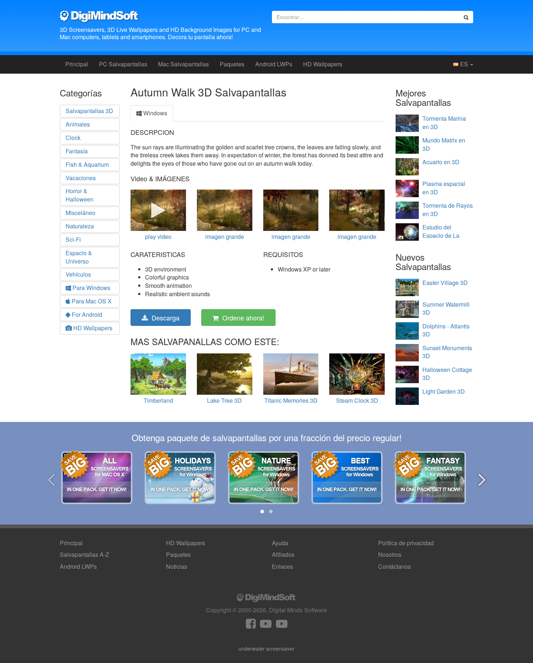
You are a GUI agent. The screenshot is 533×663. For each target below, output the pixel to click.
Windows (154, 113)
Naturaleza (80, 226)
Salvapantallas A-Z (84, 554)
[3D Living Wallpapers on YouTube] (282, 625)
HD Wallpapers (322, 64)
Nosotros (389, 554)
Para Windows (90, 287)
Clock (73, 137)
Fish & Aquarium (87, 164)
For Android (86, 314)
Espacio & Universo (79, 257)
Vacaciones (81, 178)
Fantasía (77, 151)
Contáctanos (394, 566)
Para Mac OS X (91, 301)
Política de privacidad (406, 543)
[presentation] (51, 478)
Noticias (176, 566)
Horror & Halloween (80, 195)
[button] (262, 511)
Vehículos (78, 274)
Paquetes (232, 64)
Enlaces (282, 566)
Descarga (163, 317)
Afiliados (283, 554)
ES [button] (464, 64)
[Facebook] (251, 625)
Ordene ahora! (241, 317)
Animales (78, 124)
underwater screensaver (266, 648)
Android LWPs (273, 64)
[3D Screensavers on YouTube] (266, 625)
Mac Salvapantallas (183, 64)
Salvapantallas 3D (89, 111)
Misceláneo (80, 212)
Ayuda (280, 543)
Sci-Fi (73, 239)
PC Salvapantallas (123, 64)
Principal (76, 64)
